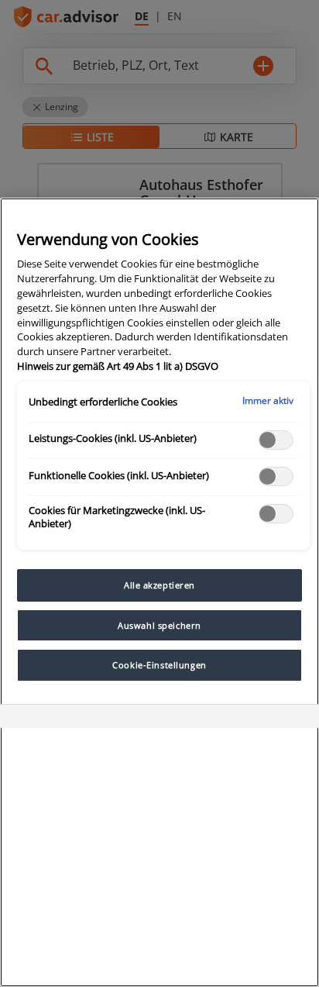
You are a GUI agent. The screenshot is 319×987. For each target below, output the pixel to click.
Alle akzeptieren (159, 585)
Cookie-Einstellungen (159, 665)
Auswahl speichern (159, 625)
